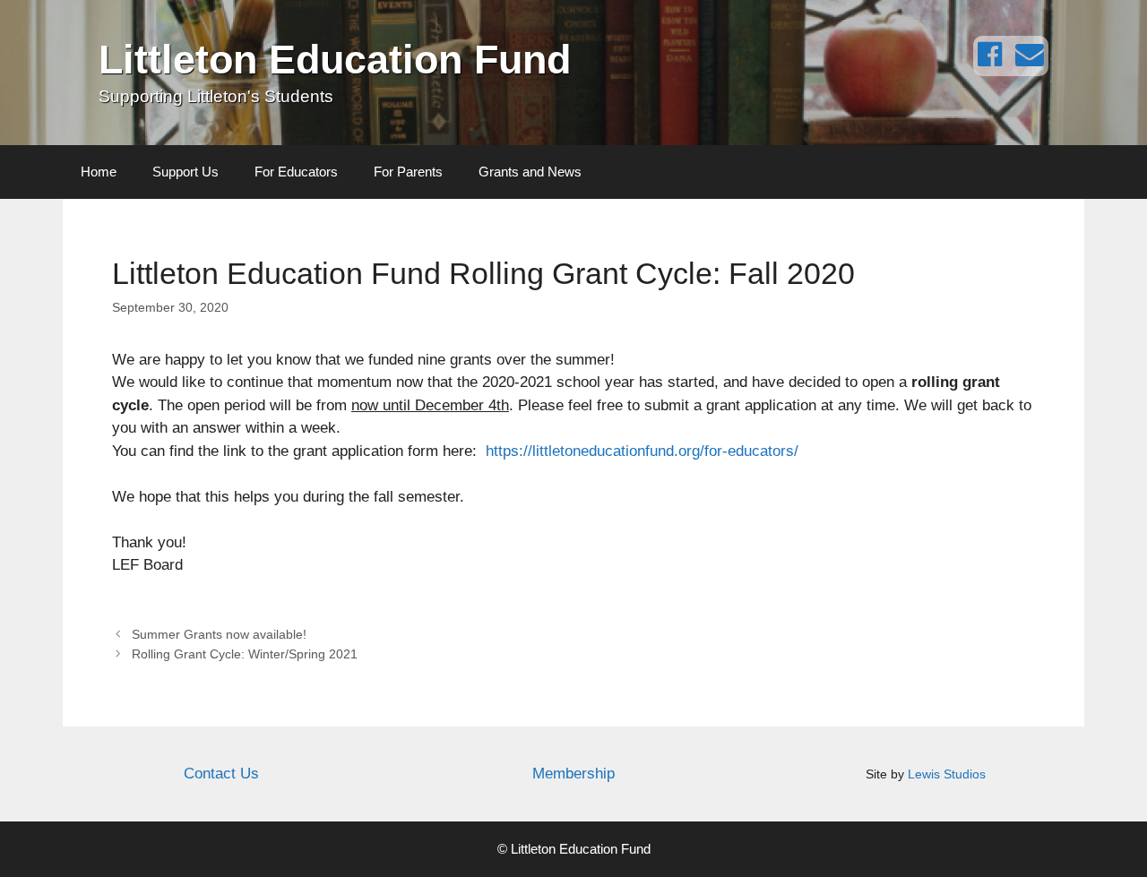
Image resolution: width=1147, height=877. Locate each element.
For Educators (296, 171)
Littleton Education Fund (335, 59)
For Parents (408, 171)
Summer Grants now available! (219, 634)
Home (98, 171)
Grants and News (530, 171)
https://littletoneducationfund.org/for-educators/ (642, 451)
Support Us (185, 171)
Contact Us (221, 773)
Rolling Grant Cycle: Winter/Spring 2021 (245, 654)
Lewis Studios (947, 774)
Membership (573, 773)
